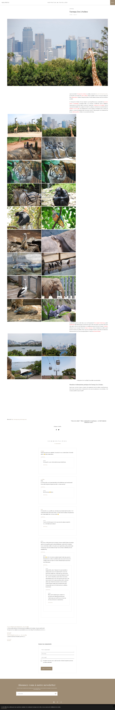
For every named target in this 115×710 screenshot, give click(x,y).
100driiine (43, 479)
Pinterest (57, 702)
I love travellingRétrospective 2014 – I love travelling (17, 635)
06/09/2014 (50, 602)
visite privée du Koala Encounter (101, 94)
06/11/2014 (9, 632)
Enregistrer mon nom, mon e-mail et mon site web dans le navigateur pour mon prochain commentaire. (58, 661)
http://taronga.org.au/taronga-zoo (19, 419)
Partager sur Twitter (59, 430)
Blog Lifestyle (5, 2)
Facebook (61, 702)
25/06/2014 (45, 464)
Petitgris (42, 451)
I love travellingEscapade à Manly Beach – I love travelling (18, 626)
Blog (112, 2)
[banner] (57, 2)
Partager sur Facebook (56, 430)
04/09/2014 (48, 589)
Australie (70, 14)
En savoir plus (4, 708)
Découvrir (75, 14)
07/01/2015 (9, 639)
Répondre (9, 633)
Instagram (54, 702)
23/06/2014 (43, 457)
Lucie (42, 509)
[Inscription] (56, 694)
